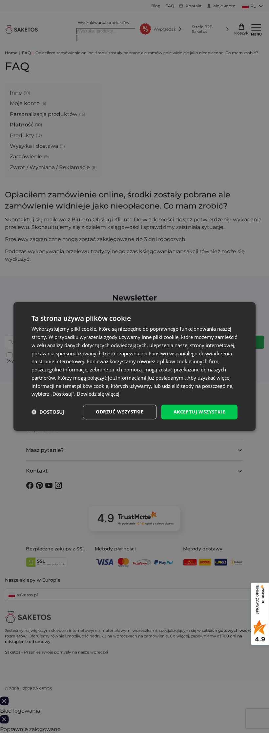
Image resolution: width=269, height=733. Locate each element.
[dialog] (134, 366)
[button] (47, 412)
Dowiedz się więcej (98, 393)
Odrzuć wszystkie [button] (119, 412)
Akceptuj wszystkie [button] (199, 412)
